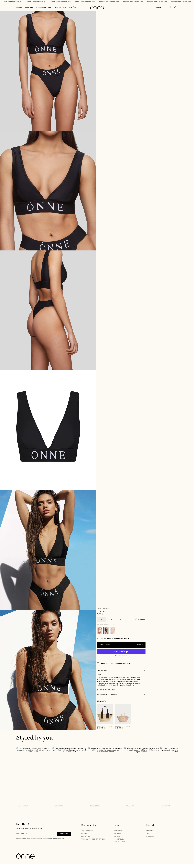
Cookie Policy (119, 839)
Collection (106, 608)
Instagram (150, 830)
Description (102, 670)
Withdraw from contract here (93, 839)
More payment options (121, 655)
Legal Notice (118, 836)
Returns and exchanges (107, 694)
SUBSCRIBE (64, 834)
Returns (84, 833)
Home (99, 608)
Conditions (118, 830)
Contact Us (85, 836)
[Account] (170, 7)
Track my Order (87, 830)
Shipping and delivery (106, 690)
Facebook (150, 836)
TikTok (148, 833)
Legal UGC (117, 833)
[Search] (165, 7)
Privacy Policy (61, 838)
